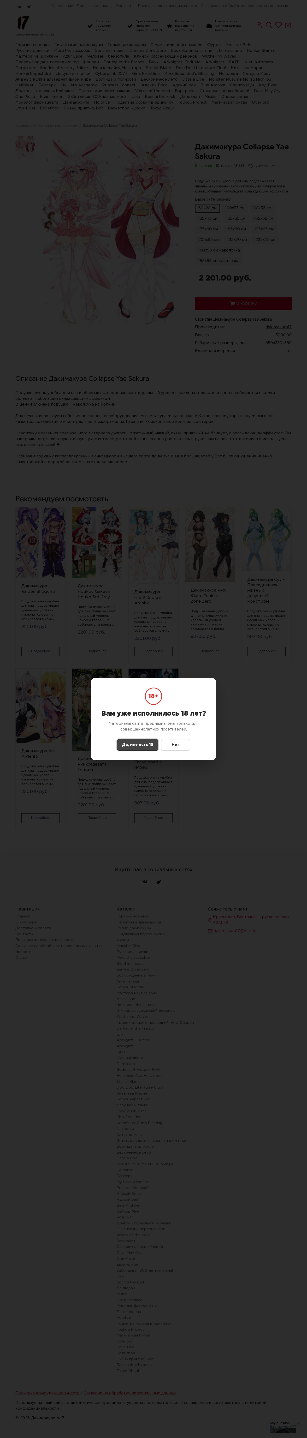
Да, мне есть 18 (137, 745)
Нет (175, 745)
